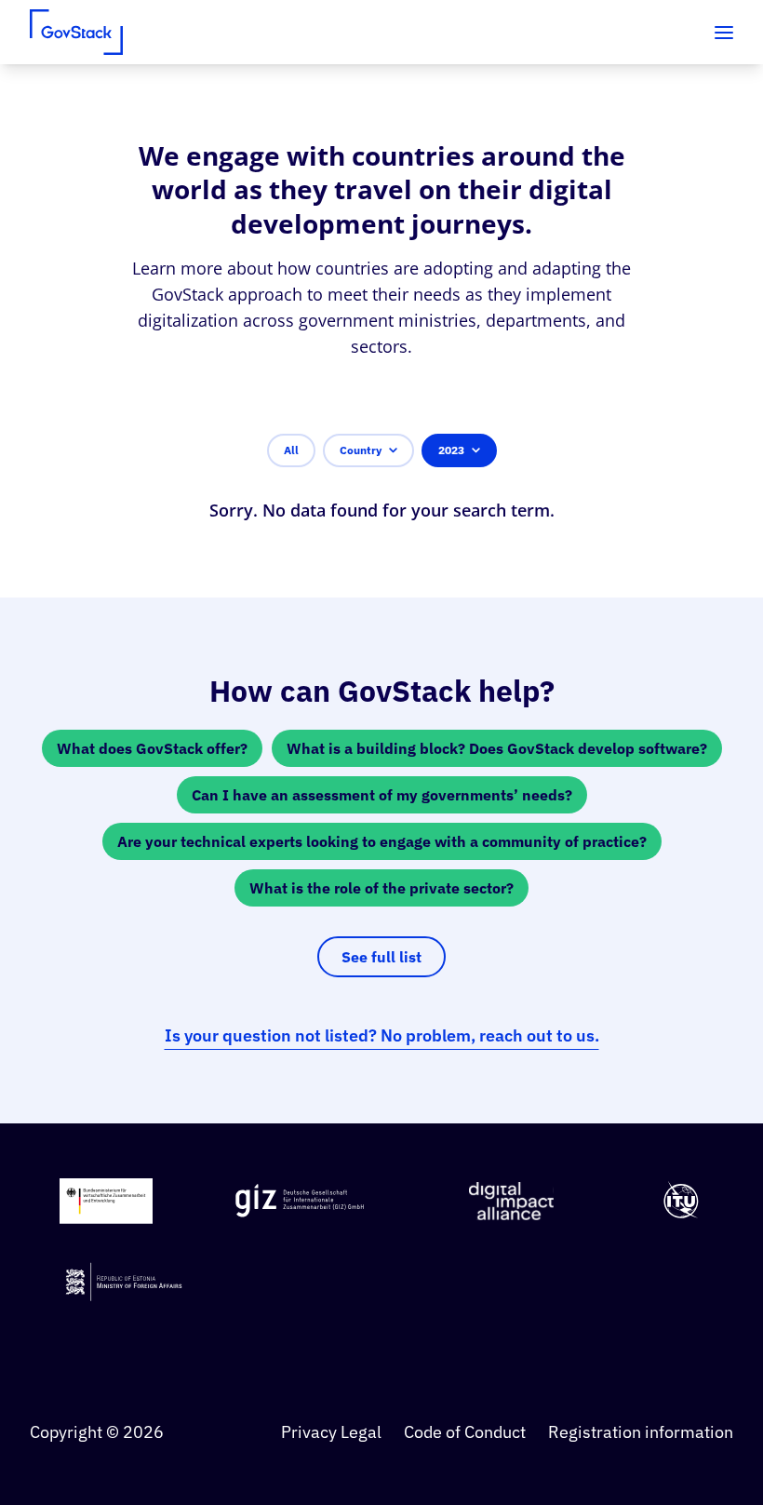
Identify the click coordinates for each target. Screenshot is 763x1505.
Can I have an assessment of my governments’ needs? (382, 795)
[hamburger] (724, 32)
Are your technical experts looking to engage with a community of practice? (382, 841)
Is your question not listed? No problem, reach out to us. (382, 1035)
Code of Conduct (465, 1432)
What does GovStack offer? (152, 748)
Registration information (640, 1432)
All (291, 450)
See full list (381, 956)
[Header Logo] (76, 32)
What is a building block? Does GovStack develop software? (497, 748)
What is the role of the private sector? (381, 888)
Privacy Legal (331, 1432)
